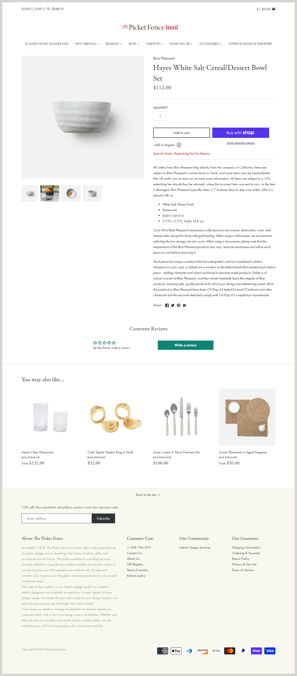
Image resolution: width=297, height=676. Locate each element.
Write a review (185, 345)
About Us (133, 558)
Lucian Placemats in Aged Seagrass (243, 454)
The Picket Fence (56, 649)
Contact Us (134, 553)
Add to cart (182, 132)
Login (26, 9)
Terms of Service (243, 570)
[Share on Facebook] (167, 304)
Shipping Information (246, 547)
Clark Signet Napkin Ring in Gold (110, 454)
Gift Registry (135, 564)
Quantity (160, 108)
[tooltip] (179, 144)
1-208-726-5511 (139, 547)
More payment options (241, 143)
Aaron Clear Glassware (37, 454)
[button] (181, 145)
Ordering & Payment (246, 553)
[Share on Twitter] (172, 304)
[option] (30, 193)
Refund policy (136, 575)
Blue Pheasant (164, 58)
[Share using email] (184, 304)
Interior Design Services (194, 547)
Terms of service (137, 570)
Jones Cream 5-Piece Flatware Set (176, 454)
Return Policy (240, 558)
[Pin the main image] (178, 304)
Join (39, 9)
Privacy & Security (244, 564)
